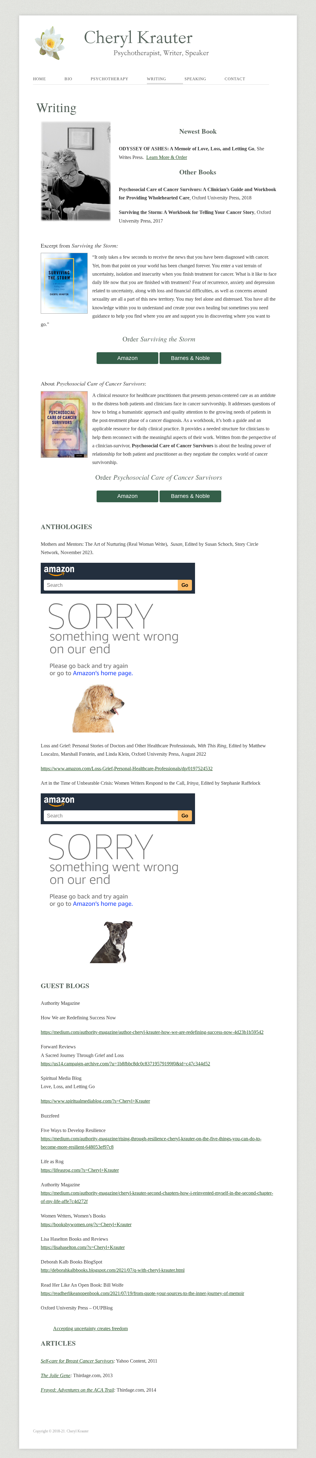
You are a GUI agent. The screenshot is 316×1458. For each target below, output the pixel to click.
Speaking (195, 79)
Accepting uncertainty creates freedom (90, 1328)
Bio (68, 79)
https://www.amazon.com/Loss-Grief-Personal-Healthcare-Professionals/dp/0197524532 (127, 768)
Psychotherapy (109, 79)
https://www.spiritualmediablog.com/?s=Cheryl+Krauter (95, 1101)
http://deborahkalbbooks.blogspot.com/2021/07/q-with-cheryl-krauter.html (113, 1270)
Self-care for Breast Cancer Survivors (77, 1361)
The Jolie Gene (55, 1375)
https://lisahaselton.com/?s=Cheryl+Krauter (83, 1247)
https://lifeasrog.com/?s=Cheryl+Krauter (80, 1170)
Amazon (127, 358)
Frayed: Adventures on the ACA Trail (77, 1390)
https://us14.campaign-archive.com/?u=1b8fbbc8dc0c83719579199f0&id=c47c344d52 (125, 1063)
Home (39, 79)
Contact (235, 79)
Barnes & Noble (190, 358)
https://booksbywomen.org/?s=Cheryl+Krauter (86, 1224)
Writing (156, 79)
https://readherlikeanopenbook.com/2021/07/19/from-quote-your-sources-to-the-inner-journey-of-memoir (142, 1293)
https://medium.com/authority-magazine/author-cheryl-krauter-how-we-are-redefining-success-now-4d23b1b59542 (152, 1032)
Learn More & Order (166, 157)
